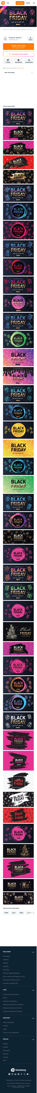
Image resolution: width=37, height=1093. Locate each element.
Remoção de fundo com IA (11, 981)
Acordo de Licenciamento (11, 996)
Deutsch (5, 1055)
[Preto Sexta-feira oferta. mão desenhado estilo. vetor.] (18, 739)
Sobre (5, 1031)
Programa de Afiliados (10, 1002)
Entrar (28, 3)
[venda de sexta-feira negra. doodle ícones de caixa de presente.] (18, 850)
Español (5, 1048)
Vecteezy (6, 959)
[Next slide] (29, 912)
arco (13, 912)
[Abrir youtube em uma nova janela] (27, 1075)
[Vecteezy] (3, 3)
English (5, 1045)
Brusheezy (6, 955)
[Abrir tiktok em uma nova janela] (21, 1075)
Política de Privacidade (23, 1087)
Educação (6, 969)
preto (6, 912)
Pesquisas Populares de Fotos (12, 1009)
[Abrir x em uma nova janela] (24, 1075)
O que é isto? (20, 68)
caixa (21, 912)
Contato (5, 1027)
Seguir (30, 39)
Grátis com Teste (18, 47)
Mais (4, 1062)
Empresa (6, 965)
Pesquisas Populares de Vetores (13, 1006)
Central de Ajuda (8, 1024)
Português (6, 1052)
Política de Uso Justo (18, 1088)
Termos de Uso (10, 1087)
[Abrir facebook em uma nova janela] (8, 1075)
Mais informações (10, 71)
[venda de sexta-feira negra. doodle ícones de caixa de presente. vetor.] (18, 116)
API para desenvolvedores (11, 972)
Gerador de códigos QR (10, 985)
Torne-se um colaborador (11, 1034)
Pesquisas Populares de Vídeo (12, 1013)
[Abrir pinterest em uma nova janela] (18, 1075)
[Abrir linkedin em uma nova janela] (15, 1075)
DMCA (5, 999)
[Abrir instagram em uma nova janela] (12, 1075)
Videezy (5, 962)
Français (5, 1058)
